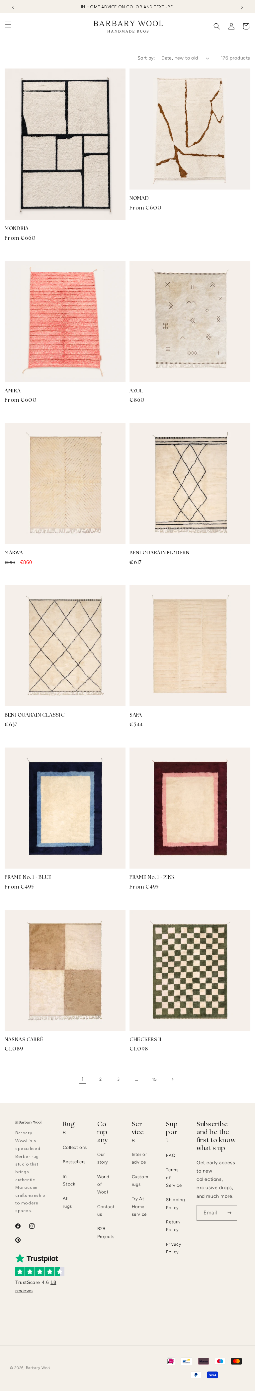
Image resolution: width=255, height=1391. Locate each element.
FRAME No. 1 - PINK (152, 877)
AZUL (136, 391)
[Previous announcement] (13, 7)
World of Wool (103, 1184)
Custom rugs (140, 1180)
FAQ (170, 1155)
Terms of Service (174, 1177)
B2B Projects (106, 1232)
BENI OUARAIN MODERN (159, 553)
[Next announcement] (242, 7)
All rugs (67, 1202)
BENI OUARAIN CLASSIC (34, 715)
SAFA (135, 715)
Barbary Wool (38, 1368)
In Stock (69, 1180)
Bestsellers (74, 1161)
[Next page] (172, 1079)
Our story (102, 1158)
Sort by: (146, 58)
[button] (8, 24)
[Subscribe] (229, 1213)
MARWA (14, 553)
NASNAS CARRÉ (24, 1040)
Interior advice (139, 1158)
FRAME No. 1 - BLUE (28, 877)
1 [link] (82, 1079)
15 (154, 1079)
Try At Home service (139, 1206)
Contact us (106, 1210)
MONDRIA (17, 228)
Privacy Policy (173, 1248)
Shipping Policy (175, 1203)
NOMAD (139, 198)
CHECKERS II (145, 1040)
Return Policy (173, 1225)
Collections (75, 1147)
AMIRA (13, 391)
